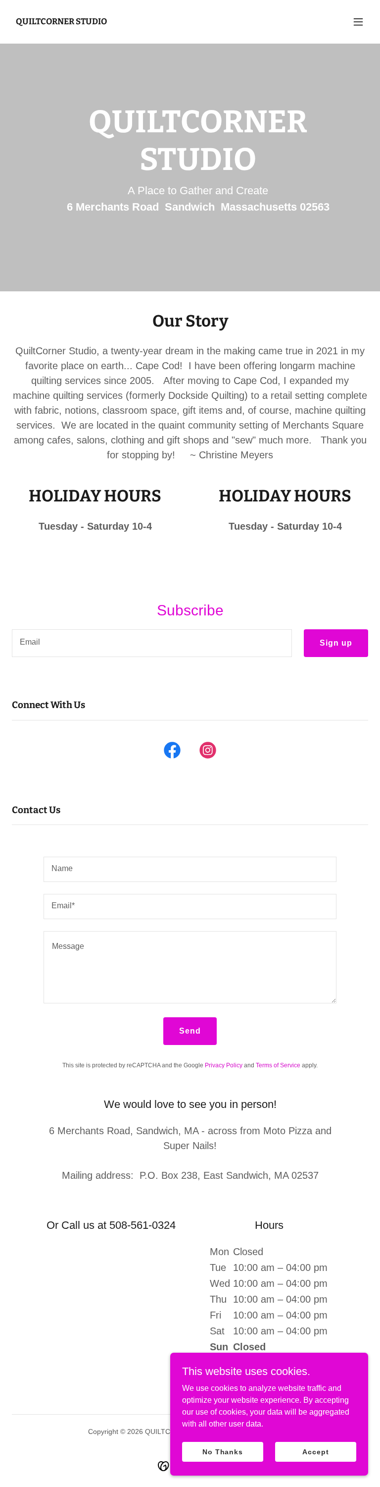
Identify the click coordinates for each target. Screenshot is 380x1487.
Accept (315, 1451)
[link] (61, 21)
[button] (358, 22)
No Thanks (222, 1451)
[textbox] (152, 643)
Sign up (336, 643)
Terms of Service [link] (278, 1065)
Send (190, 1031)
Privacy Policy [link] (223, 1065)
